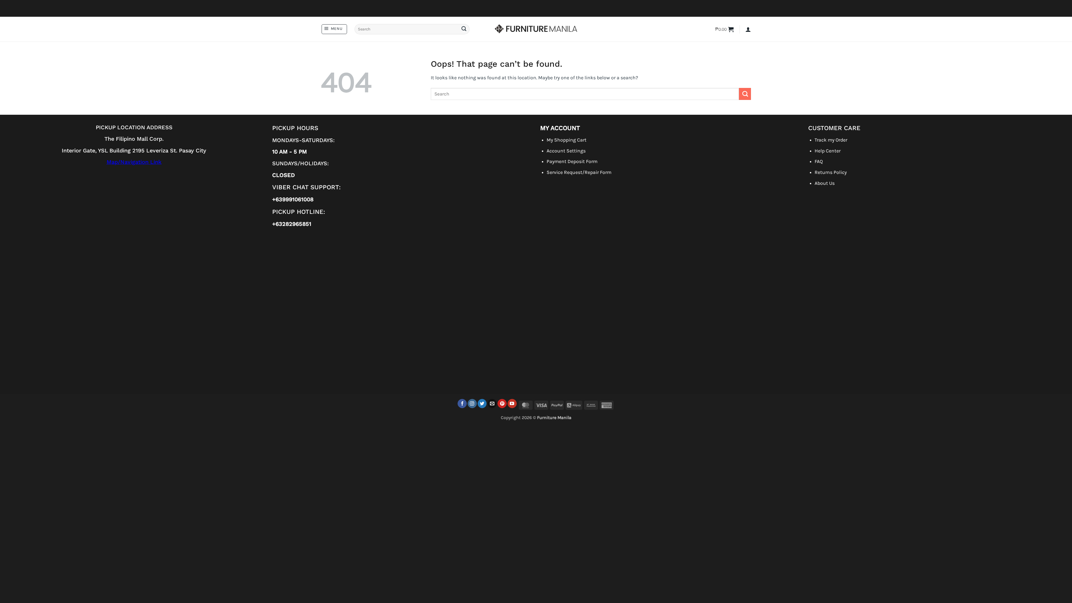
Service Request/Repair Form (579, 172)
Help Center (828, 151)
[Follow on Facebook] (462, 403)
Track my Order (831, 140)
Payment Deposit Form (572, 161)
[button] (334, 29)
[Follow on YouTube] (512, 403)
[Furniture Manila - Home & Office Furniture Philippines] (536, 29)
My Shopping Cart (567, 140)
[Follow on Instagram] (472, 403)
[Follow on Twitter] (482, 403)
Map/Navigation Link (134, 162)
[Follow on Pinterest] (502, 403)
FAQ (819, 161)
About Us (825, 183)
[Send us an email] (492, 403)
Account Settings (566, 151)
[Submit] (464, 29)
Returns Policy (831, 172)
